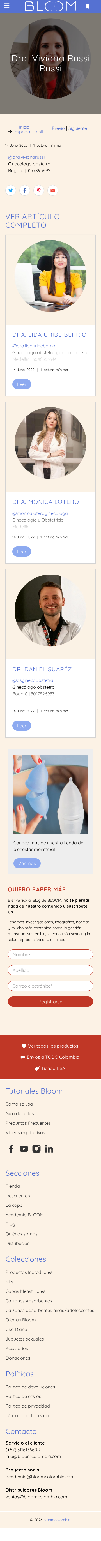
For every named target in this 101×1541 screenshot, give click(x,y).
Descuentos (18, 1195)
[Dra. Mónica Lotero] (50, 447)
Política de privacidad (28, 1406)
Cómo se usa (19, 1104)
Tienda (13, 1186)
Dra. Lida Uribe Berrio (49, 334)
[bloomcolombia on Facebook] (11, 1151)
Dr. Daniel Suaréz (42, 669)
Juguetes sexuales (25, 1339)
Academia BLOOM (24, 1214)
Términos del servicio (27, 1415)
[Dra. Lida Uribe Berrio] (50, 280)
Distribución (18, 1243)
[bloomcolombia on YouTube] (23, 1151)
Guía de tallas (20, 1113)
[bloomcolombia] (50, 6)
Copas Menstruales (25, 1291)
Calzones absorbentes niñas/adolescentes (50, 1310)
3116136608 (28, 1449)
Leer (21, 384)
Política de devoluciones (30, 1387)
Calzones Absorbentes (29, 1301)
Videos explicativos (25, 1132)
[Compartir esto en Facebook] (24, 190)
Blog (10, 1224)
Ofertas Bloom (21, 1320)
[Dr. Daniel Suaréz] (50, 614)
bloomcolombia (56, 1519)
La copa (14, 1205)
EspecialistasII (28, 131)
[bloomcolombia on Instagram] (36, 1151)
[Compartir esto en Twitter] (10, 190)
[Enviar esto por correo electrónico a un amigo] (52, 190)
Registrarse (50, 1001)
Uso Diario (16, 1329)
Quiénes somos (22, 1234)
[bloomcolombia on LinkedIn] (49, 1151)
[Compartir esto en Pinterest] (38, 190)
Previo (58, 128)
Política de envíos (23, 1396)
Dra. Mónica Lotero (45, 501)
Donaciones (18, 1358)
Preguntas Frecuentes (28, 1123)
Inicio (24, 127)
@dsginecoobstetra (32, 680)
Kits (9, 1281)
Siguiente (77, 128)
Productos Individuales (29, 1272)
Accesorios (17, 1348)
